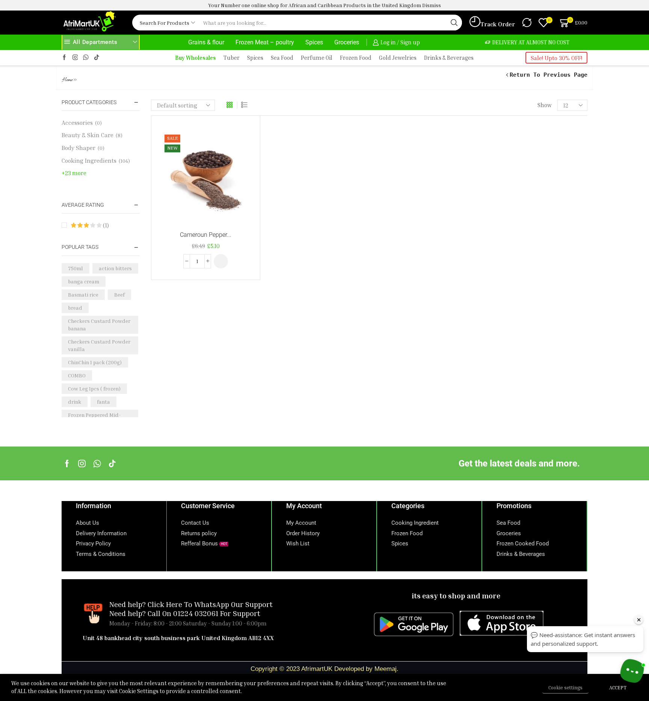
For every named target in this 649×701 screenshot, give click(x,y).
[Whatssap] (86, 58)
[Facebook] (64, 58)
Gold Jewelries (398, 58)
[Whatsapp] (97, 463)
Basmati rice (83, 294)
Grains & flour (206, 42)
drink (74, 401)
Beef (119, 294)
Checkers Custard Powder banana (99, 325)
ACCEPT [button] (617, 687)
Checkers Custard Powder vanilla (99, 345)
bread (75, 307)
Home (67, 80)
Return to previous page (548, 74)
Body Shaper (78, 147)
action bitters (115, 268)
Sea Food (282, 58)
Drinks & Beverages (449, 58)
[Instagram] (75, 58)
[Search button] (454, 22)
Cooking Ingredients (89, 160)
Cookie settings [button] (565, 687)
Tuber (231, 58)
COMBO (77, 375)
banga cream (83, 281)
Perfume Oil (316, 58)
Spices (314, 42)
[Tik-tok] (97, 58)
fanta (103, 401)
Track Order (497, 24)
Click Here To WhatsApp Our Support (210, 604)
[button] (221, 261)
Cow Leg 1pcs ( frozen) (94, 388)
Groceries (346, 42)
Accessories (77, 122)
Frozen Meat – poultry (264, 42)
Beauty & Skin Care (87, 135)
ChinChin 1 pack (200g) (95, 362)
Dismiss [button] (431, 5)
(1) (105, 225)
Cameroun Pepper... (205, 234)
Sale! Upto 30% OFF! (556, 58)
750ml (75, 268)
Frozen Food (355, 58)
